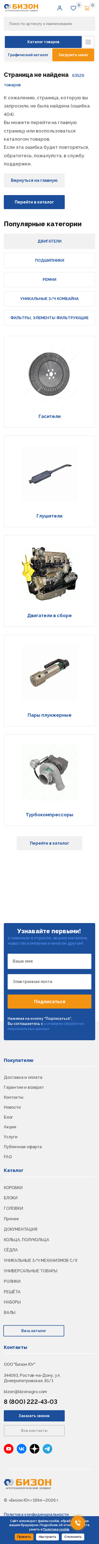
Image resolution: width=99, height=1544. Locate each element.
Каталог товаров (43, 42)
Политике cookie (56, 1529)
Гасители (50, 416)
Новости (12, 1107)
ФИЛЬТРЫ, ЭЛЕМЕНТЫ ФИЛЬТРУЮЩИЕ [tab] (49, 318)
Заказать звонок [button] (34, 1416)
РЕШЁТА (12, 1291)
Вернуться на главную (34, 180)
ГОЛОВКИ (13, 1208)
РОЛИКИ (12, 1281)
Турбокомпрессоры (49, 814)
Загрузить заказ (73, 55)
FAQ (7, 1156)
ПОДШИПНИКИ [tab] (49, 260)
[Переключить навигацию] (88, 42)
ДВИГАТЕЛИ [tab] (49, 241)
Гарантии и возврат (24, 1087)
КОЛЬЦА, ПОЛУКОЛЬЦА (26, 1239)
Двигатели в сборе (49, 615)
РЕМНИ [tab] (49, 279)
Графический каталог (28, 55)
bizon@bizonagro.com (25, 1391)
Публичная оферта (23, 1146)
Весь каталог (33, 1331)
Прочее (11, 1218)
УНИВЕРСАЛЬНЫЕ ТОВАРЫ (30, 1270)
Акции (10, 1126)
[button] (60, 8)
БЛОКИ (11, 1197)
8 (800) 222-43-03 (30, 1401)
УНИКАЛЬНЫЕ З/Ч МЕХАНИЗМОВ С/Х (40, 1260)
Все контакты (34, 1431)
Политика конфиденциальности (36, 1514)
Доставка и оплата (23, 1077)
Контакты (13, 1097)
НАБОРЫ (12, 1302)
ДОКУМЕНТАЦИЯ (20, 1229)
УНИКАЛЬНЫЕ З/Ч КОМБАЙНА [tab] (49, 298)
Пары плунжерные (50, 715)
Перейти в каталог (34, 202)
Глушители (49, 516)
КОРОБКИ (13, 1187)
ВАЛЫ (9, 1312)
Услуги (11, 1136)
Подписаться (49, 1001)
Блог (8, 1117)
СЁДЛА (11, 1250)
